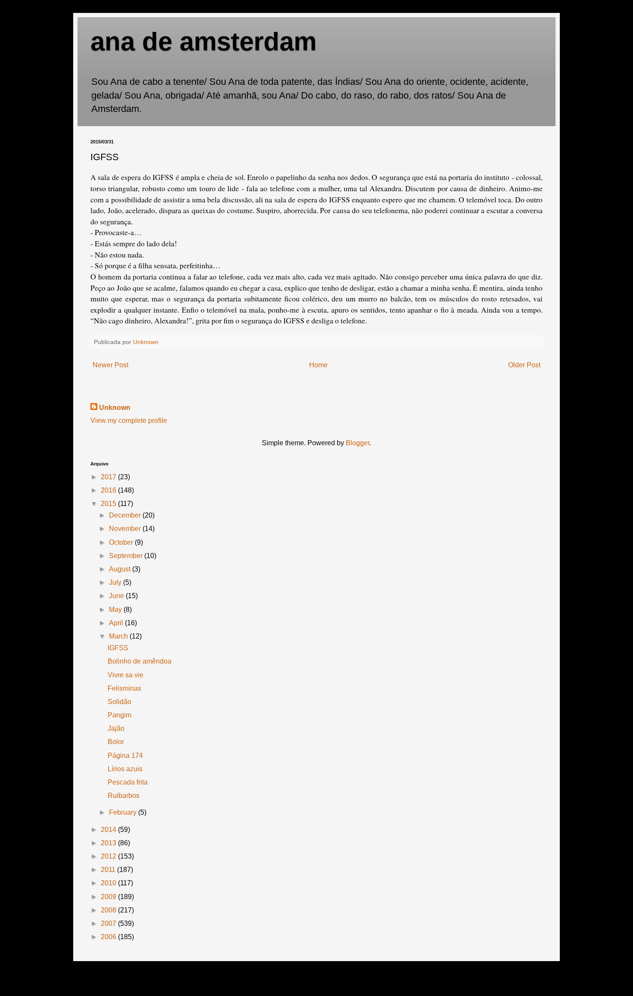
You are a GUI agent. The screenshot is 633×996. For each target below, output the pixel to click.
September (126, 555)
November (126, 528)
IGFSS (118, 648)
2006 (109, 936)
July (116, 582)
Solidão (119, 701)
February (123, 812)
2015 (109, 503)
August (120, 569)
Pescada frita (128, 782)
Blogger (357, 443)
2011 (109, 869)
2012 (109, 856)
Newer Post (110, 365)
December (126, 515)
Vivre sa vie (125, 675)
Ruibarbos (124, 795)
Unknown (114, 407)
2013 (109, 843)
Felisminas (124, 688)
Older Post (524, 365)
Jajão (116, 728)
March (119, 636)
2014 (109, 829)
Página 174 (125, 755)
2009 (109, 896)
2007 (109, 923)
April (117, 623)
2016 (109, 490)
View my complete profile (128, 420)
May (116, 609)
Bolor (116, 741)
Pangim (119, 715)
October (122, 542)
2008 (109, 910)
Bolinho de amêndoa (139, 661)
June (117, 595)
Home (318, 365)
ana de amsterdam (203, 41)
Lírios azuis (125, 769)
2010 (109, 883)
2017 (109, 477)
